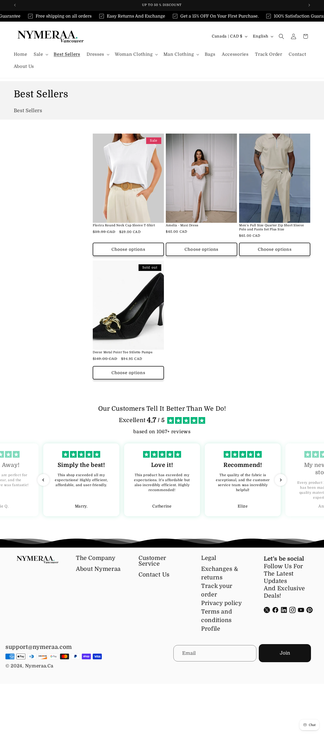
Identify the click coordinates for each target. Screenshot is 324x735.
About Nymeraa (98, 569)
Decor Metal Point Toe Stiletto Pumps (123, 352)
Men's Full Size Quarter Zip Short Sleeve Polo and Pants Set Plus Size (271, 227)
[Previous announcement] (14, 5)
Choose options (128, 249)
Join (285, 653)
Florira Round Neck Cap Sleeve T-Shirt (124, 225)
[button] (40, 54)
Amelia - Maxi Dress (182, 225)
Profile (210, 628)
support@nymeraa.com (38, 647)
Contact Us (154, 574)
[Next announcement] (309, 5)
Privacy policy (221, 603)
